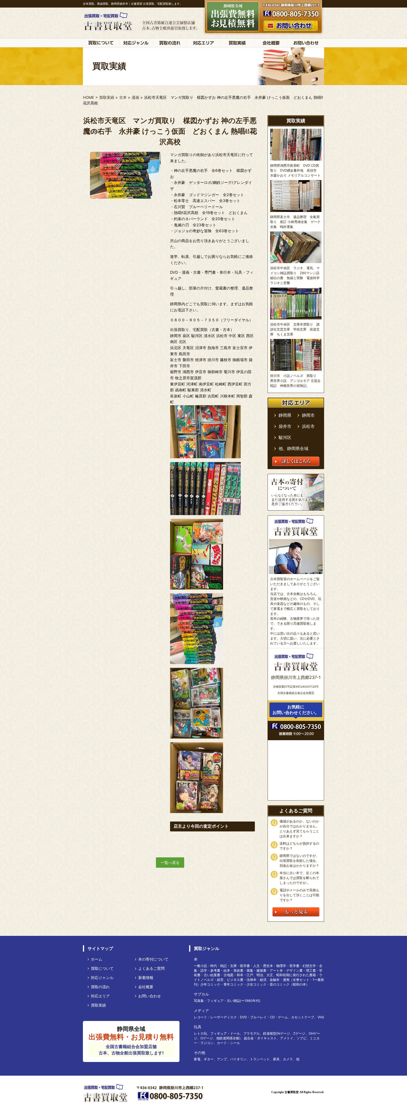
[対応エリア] (203, 43)
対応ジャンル (102, 977)
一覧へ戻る (170, 862)
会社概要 (145, 986)
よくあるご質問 (151, 968)
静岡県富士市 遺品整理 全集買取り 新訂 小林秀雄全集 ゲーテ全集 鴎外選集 (295, 222)
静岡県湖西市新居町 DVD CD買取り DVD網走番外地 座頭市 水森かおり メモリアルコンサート (295, 170)
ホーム (96, 959)
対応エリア (100, 996)
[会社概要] (271, 43)
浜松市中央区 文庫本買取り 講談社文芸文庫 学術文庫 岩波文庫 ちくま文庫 (295, 329)
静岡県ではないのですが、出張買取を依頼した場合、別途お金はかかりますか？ (299, 860)
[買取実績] (237, 43)
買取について (102, 968)
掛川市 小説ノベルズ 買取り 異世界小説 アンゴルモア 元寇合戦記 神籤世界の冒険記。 (295, 381)
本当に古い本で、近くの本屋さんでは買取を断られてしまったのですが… (299, 878)
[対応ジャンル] (136, 43)
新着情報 (145, 977)
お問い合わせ (149, 996)
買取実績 (98, 1005)
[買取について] (101, 43)
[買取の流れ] (170, 43)
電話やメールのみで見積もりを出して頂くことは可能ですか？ (299, 895)
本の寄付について (153, 959)
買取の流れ (100, 986)
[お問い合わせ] (306, 43)
